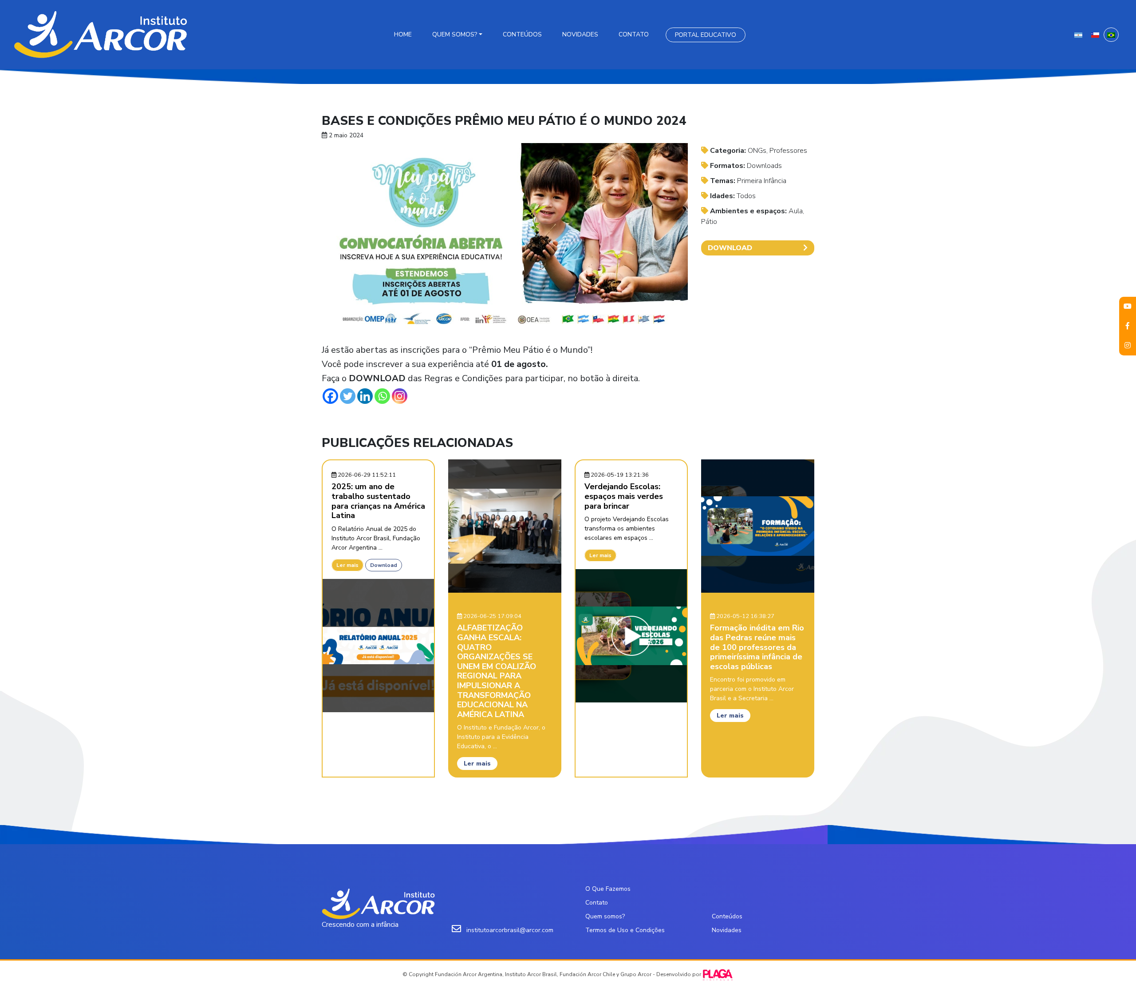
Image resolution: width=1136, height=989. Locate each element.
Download (383, 565)
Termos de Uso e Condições (625, 930)
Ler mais (347, 565)
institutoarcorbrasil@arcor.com (509, 930)
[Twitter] (347, 396)
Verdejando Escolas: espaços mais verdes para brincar (623, 496)
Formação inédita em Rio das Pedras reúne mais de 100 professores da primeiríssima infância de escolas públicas (757, 646)
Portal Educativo (705, 35)
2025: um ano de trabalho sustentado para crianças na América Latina (378, 501)
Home (403, 34)
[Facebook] (330, 396)
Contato (634, 34)
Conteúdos (522, 34)
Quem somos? (454, 34)
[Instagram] (399, 396)
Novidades (580, 34)
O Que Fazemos (608, 889)
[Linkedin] (365, 396)
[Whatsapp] (382, 396)
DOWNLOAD (730, 248)
